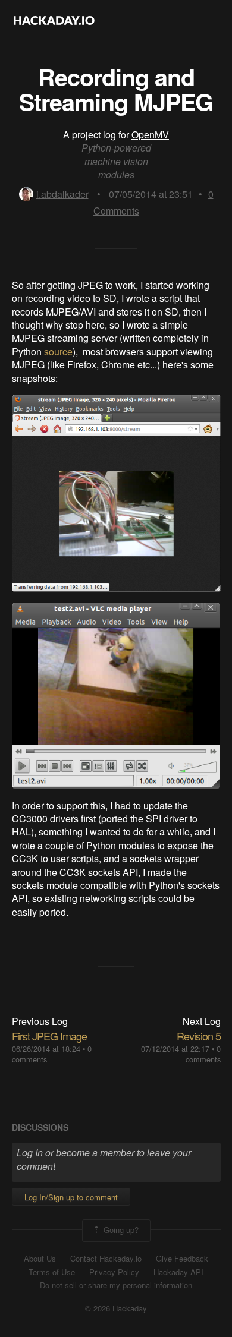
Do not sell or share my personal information (116, 1285)
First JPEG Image (49, 1035)
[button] (206, 20)
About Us (40, 1258)
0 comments (203, 1054)
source (58, 351)
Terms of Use (52, 1272)
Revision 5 (199, 1035)
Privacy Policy (114, 1272)
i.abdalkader (62, 194)
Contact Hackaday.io (106, 1258)
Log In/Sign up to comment (71, 1197)
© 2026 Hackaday (116, 1308)
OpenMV (150, 134)
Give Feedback (182, 1258)
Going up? (120, 1229)
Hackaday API (178, 1272)
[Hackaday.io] (54, 20)
